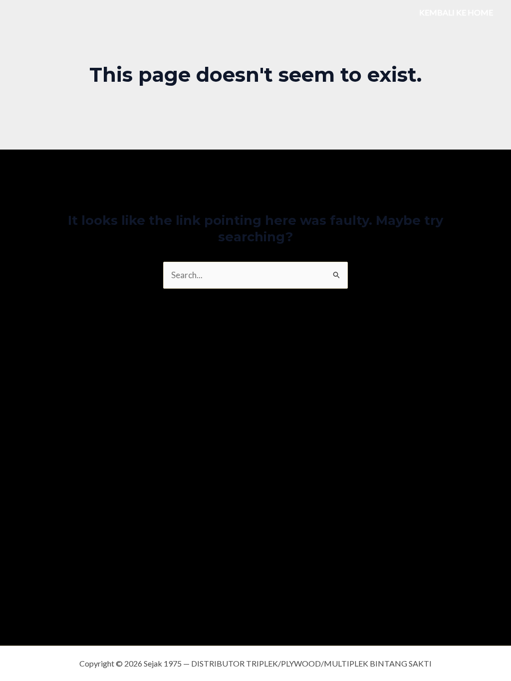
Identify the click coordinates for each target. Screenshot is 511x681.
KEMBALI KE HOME (456, 12)
